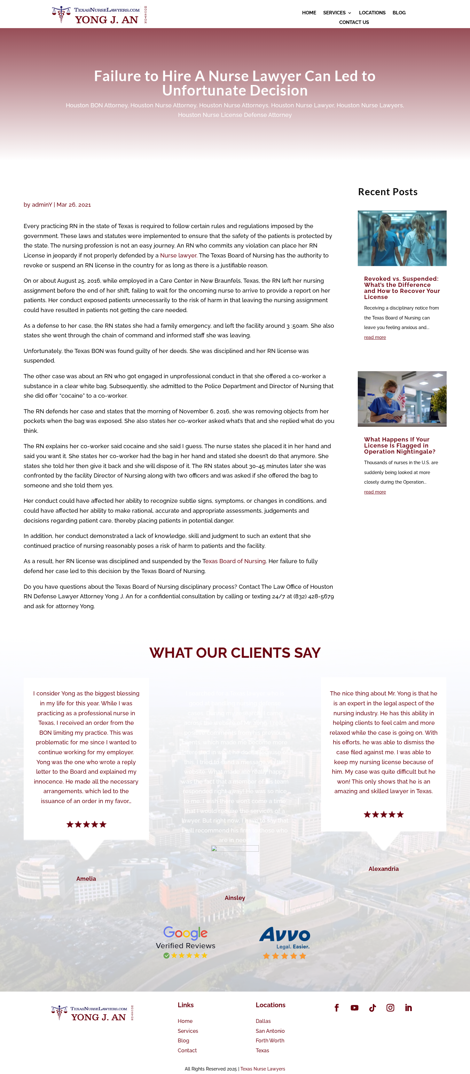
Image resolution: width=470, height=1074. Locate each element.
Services (188, 1031)
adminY (42, 204)
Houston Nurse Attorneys (233, 105)
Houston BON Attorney (97, 105)
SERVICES (334, 13)
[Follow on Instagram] (390, 1008)
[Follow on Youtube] (354, 1008)
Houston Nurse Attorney (163, 105)
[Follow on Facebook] (336, 1008)
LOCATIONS (372, 13)
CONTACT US (354, 22)
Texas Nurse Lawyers (262, 1068)
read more (375, 337)
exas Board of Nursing (235, 561)
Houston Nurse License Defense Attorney (235, 114)
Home (185, 1021)
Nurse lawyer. (179, 255)
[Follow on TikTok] (372, 1008)
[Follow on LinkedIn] (408, 1008)
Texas (262, 1050)
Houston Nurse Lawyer (302, 105)
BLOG (399, 13)
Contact (187, 1050)
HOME (309, 13)
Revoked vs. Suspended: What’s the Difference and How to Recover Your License (402, 287)
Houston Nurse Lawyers (370, 105)
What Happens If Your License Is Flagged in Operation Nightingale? (400, 445)
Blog (183, 1041)
